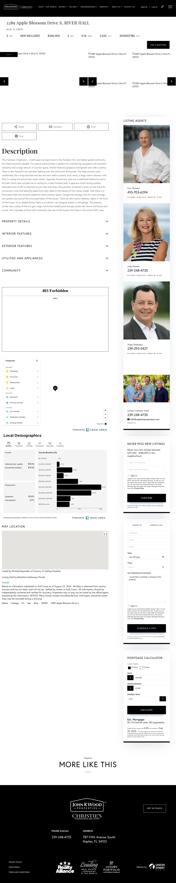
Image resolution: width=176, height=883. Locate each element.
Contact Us (131, 423)
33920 (44, 603)
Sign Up (144, 7)
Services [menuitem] (104, 7)
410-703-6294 (137, 192)
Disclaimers (14, 867)
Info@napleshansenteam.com (144, 419)
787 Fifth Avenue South (99, 839)
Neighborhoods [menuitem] (88, 7)
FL (23, 603)
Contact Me (151, 197)
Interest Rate (133, 694)
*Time (129, 563)
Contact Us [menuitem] (129, 7)
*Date (129, 553)
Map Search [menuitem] (51, 7)
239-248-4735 (162, 6)
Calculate (147, 710)
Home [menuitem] (41, 7)
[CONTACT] (158, 45)
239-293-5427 (137, 348)
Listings (15, 603)
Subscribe (146, 498)
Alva (36, 603)
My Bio (159, 197)
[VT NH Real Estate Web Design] (157, 867)
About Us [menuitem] (116, 7)
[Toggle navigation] (170, 6)
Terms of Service (134, 638)
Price (129, 673)
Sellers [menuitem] (73, 7)
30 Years (134, 667)
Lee (29, 603)
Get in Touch (154, 808)
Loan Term (132, 664)
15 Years (146, 667)
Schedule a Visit (156, 525)
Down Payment (134, 684)
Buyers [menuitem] (62, 7)
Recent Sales (141, 197)
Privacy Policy (139, 488)
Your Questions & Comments (139, 573)
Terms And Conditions (19, 872)
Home (5, 603)
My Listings (131, 197)
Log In (154, 7)
